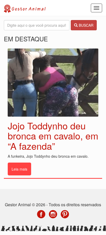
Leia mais (19, 169)
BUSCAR (85, 25)
